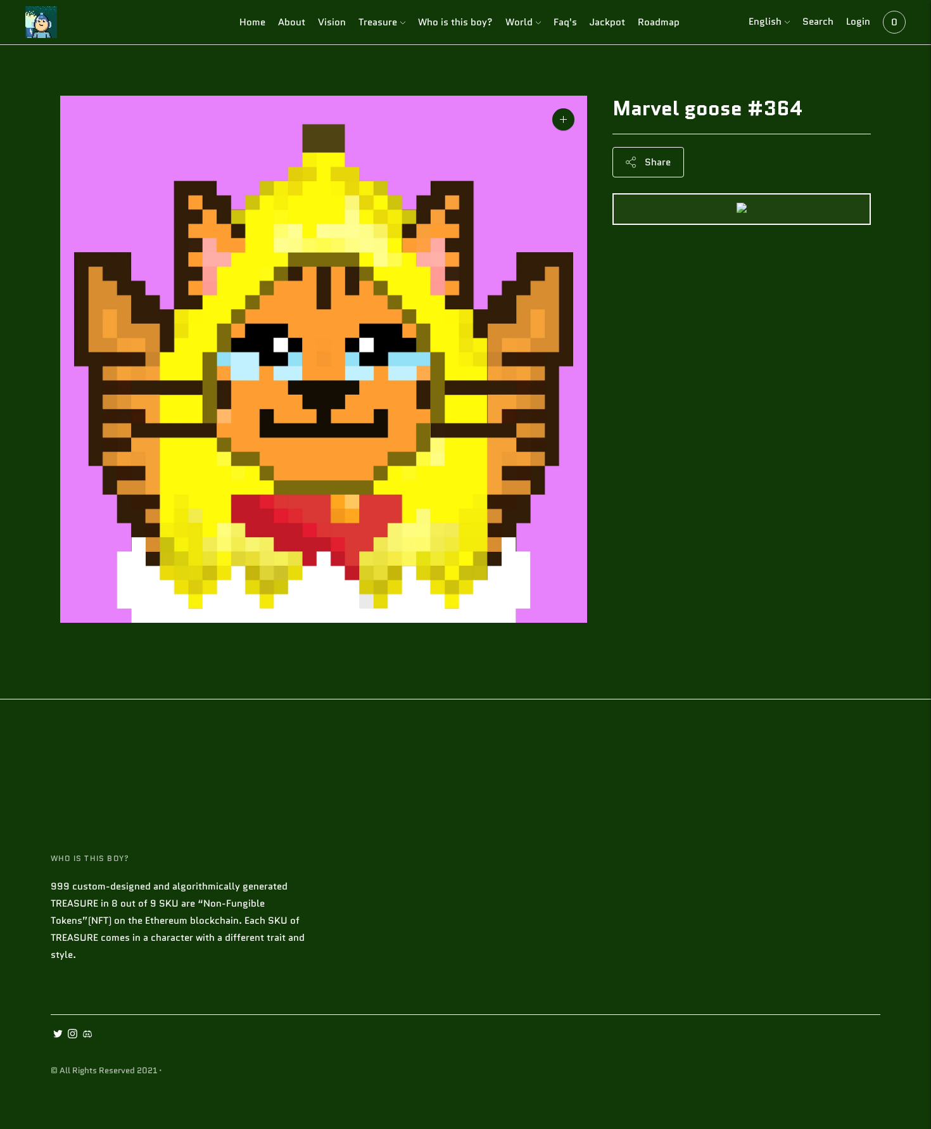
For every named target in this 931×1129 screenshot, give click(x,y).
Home (252, 22)
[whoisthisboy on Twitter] (58, 1035)
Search (817, 22)
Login (858, 22)
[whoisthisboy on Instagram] (72, 1035)
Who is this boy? (455, 22)
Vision (332, 22)
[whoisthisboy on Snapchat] (87, 1035)
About (291, 22)
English (765, 22)
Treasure (377, 22)
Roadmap (659, 22)
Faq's (565, 22)
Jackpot (607, 22)
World (519, 22)
